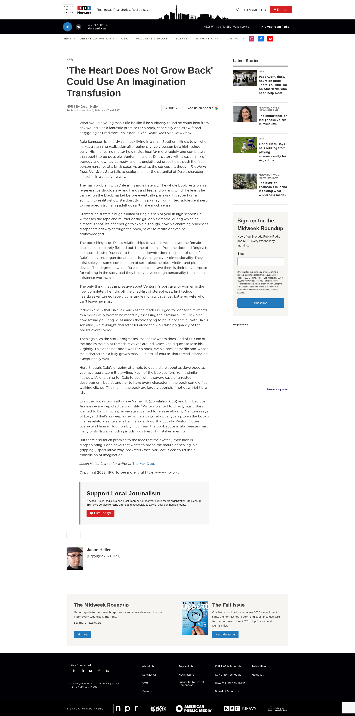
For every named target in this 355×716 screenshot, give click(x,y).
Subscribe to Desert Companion (191, 684)
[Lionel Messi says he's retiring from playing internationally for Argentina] (245, 145)
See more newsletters (87, 622)
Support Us (186, 666)
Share (169, 108)
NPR (70, 59)
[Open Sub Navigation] (74, 38)
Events (181, 38)
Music (123, 38)
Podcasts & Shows (152, 38)
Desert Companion (95, 38)
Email (241, 253)
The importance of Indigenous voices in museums (273, 120)
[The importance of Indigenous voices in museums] (245, 114)
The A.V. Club (143, 463)
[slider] (84, 27)
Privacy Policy (111, 683)
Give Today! (102, 513)
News (67, 38)
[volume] (78, 27)
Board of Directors (227, 691)
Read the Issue (225, 634)
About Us (148, 666)
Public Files (259, 666)
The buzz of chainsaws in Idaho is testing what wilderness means (273, 189)
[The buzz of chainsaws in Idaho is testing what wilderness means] (245, 181)
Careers (147, 691)
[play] (67, 27)
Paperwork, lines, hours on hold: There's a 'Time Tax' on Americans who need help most (273, 85)
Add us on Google (200, 108)
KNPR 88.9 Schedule (228, 666)
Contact (234, 38)
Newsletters (255, 9)
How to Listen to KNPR (230, 683)
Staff (145, 683)
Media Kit (258, 674)
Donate (282, 10)
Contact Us (149, 674)
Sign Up (83, 634)
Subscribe (260, 303)
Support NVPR (207, 38)
